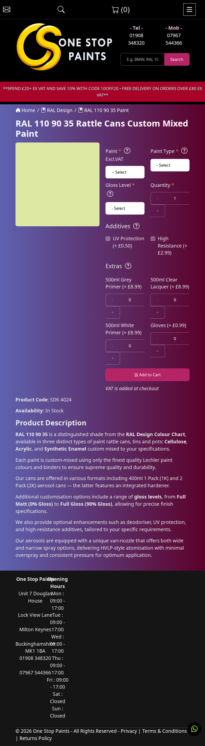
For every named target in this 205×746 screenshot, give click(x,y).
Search (176, 59)
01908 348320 (136, 39)
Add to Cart (149, 374)
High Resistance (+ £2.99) (172, 245)
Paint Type (164, 151)
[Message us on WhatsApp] (194, 729)
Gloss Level (120, 185)
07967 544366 (174, 39)
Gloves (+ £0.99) (168, 325)
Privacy (129, 731)
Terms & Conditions (164, 731)
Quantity (162, 185)
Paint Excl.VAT (115, 155)
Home (27, 110)
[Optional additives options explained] (136, 226)
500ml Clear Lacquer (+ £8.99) (169, 283)
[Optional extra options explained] (128, 266)
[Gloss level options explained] (110, 194)
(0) (124, 9)
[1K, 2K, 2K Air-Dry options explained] (127, 151)
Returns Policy (36, 738)
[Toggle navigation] (189, 9)
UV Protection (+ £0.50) (128, 242)
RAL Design (59, 110)
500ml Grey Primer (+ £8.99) (124, 283)
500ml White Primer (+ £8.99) (124, 329)
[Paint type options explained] (184, 151)
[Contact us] (6, 9)
